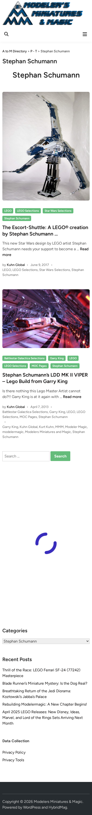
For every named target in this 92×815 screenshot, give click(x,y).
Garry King (57, 358)
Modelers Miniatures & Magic (58, 801)
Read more (72, 396)
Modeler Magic (76, 427)
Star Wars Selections (58, 210)
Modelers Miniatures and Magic (48, 432)
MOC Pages (39, 366)
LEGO (8, 210)
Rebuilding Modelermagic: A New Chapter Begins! (44, 704)
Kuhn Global (16, 265)
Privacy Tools (13, 760)
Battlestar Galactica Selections (24, 358)
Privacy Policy (13, 752)
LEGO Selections (28, 210)
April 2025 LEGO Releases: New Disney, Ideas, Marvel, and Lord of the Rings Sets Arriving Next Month (42, 718)
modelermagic (13, 432)
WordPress (32, 807)
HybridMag (58, 807)
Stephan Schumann (16, 218)
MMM (59, 427)
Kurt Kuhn (46, 427)
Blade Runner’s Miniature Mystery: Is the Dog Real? (44, 683)
